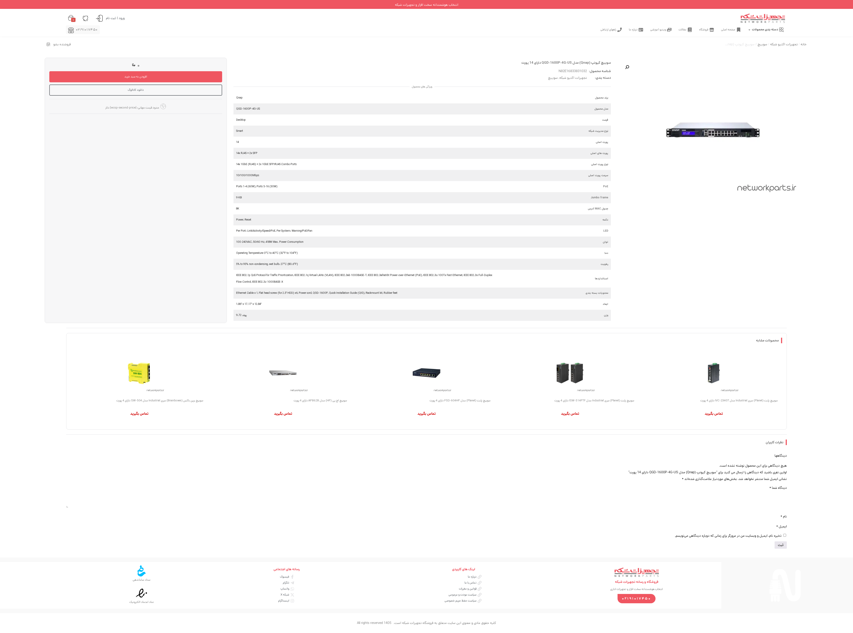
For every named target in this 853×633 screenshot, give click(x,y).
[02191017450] (71, 30)
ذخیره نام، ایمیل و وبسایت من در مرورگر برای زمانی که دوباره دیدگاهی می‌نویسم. (728, 535)
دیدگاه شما (778, 487)
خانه (803, 44)
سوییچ (762, 44)
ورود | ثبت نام (115, 18)
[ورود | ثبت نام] (99, 18)
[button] (627, 67)
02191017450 (87, 29)
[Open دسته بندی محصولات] (749, 29)
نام (784, 516)
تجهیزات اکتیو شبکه (784, 44)
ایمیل (781, 526)
